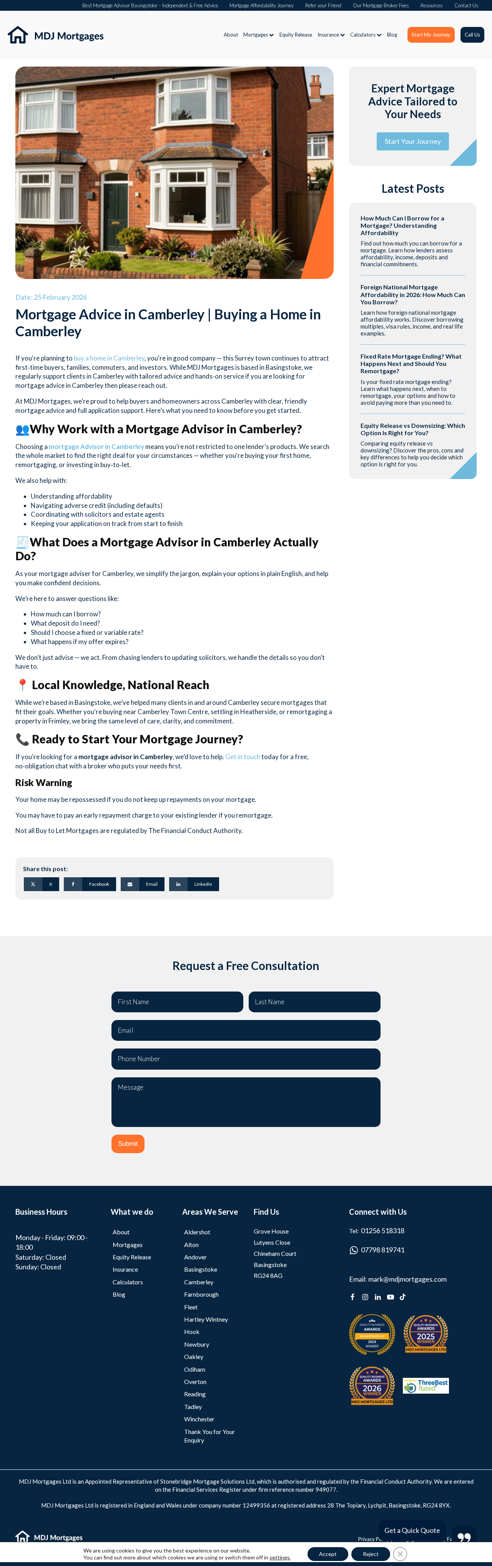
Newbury (196, 1344)
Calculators (363, 35)
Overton (195, 1381)
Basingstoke (200, 1269)
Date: (51, 297)
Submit (128, 1143)
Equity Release (295, 35)
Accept (328, 1554)
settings (279, 1557)
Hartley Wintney (206, 1319)
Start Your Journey (413, 141)
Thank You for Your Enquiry (209, 1436)
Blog (392, 35)
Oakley (193, 1356)
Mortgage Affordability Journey (261, 5)
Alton (191, 1244)
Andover (195, 1256)
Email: (398, 1279)
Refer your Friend (323, 5)
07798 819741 (382, 1249)
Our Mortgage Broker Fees (381, 5)
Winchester (199, 1418)
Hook (191, 1331)
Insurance (328, 35)
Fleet (191, 1307)
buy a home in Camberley (109, 358)
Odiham (194, 1369)
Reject (371, 1554)
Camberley (198, 1282)
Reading (195, 1393)
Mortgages (255, 35)
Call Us (472, 35)
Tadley (193, 1406)
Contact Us (466, 5)
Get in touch (242, 757)
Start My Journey (431, 35)
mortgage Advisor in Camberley (96, 446)
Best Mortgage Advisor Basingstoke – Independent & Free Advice (150, 5)
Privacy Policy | (375, 1539)
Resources (432, 5)
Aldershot (197, 1231)
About (231, 35)
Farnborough (201, 1294)
